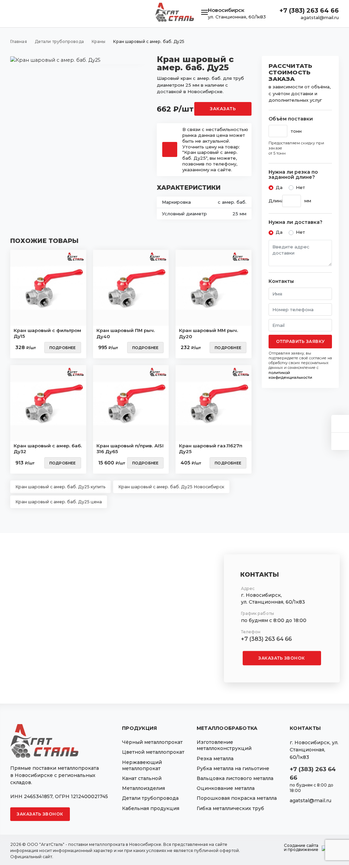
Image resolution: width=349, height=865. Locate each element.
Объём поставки (291, 118)
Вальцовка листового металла (235, 778)
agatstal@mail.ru (320, 17)
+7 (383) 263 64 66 (309, 10)
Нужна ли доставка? (295, 222)
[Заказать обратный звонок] (340, 441)
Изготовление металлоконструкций (224, 745)
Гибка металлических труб (230, 808)
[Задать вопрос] (340, 423)
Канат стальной (142, 778)
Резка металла (215, 758)
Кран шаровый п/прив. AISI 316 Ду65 (130, 449)
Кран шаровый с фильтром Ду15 (47, 333)
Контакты (281, 281)
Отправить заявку (300, 341)
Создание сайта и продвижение (301, 848)
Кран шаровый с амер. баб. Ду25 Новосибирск (171, 486)
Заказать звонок (281, 658)
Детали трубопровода (150, 798)
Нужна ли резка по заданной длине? (293, 175)
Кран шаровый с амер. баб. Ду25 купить (60, 486)
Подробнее (62, 347)
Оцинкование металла (226, 788)
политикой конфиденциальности (290, 375)
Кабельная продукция (150, 808)
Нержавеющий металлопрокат (142, 765)
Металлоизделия (143, 788)
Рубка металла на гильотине (233, 768)
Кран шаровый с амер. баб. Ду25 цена (58, 501)
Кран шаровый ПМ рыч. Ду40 (125, 333)
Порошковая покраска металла (237, 798)
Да (279, 187)
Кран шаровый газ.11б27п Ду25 (210, 449)
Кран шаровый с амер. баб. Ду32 (48, 449)
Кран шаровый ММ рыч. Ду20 (208, 333)
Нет (300, 187)
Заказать (223, 108)
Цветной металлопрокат (153, 752)
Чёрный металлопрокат (152, 742)
